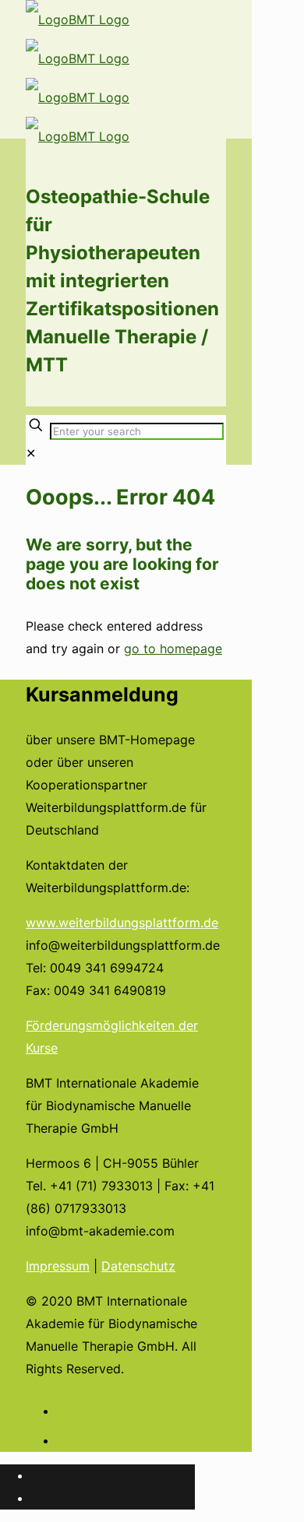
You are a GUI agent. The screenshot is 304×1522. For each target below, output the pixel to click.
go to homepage (173, 648)
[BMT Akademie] (77, 78)
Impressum (58, 1266)
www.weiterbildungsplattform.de (122, 922)
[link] (31, 453)
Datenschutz (138, 1266)
